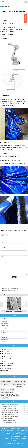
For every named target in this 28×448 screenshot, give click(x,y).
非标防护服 (4, 337)
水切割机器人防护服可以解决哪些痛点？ (10, 410)
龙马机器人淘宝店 (11, 433)
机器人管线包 (5, 339)
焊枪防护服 (19, 386)
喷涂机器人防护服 (5, 318)
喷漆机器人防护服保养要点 (7, 418)
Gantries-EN (10, 432)
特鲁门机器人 (18, 428)
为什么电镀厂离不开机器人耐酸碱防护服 (10, 422)
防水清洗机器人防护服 (10, 395)
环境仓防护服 (5, 330)
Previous (1, 304)
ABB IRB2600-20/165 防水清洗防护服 (11, 288)
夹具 (24, 384)
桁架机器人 (17, 430)
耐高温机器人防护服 (8, 384)
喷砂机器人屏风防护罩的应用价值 (8, 408)
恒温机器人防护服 (19, 381)
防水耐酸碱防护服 (6, 6)
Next (26, 304)
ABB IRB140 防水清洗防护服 (9, 290)
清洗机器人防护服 (18, 230)
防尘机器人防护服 (5, 397)
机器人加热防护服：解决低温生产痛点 (9, 404)
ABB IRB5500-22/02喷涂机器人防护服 (14, 311)
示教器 (19, 384)
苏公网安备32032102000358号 (19, 438)
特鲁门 (25, 230)
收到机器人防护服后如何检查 (7, 414)
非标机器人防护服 (7, 392)
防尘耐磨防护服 (5, 321)
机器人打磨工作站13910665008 (8, 341)
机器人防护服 (9, 230)
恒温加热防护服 (5, 328)
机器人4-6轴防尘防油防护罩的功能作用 (9, 412)
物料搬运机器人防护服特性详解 (8, 420)
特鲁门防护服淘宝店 (21, 433)
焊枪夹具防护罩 (5, 335)
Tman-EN (5, 432)
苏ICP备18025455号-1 (7, 438)
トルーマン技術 (18, 432)
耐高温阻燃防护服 (5, 325)
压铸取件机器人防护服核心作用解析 (9, 406)
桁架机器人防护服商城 (8, 430)
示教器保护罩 (5, 332)
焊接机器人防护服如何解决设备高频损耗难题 (11, 416)
